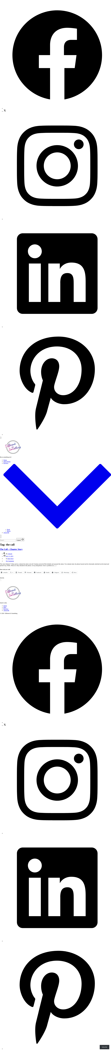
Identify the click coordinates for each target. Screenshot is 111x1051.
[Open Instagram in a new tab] (57, 219)
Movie (8, 531)
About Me (6, 532)
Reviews (5, 609)
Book (8, 529)
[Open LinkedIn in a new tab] (57, 327)
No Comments (10, 561)
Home (5, 460)
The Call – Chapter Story (11, 549)
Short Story (10, 558)
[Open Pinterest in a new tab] (57, 434)
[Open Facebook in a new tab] (57, 108)
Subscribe (104, 1047)
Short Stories (6, 461)
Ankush (10, 554)
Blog (4, 607)
